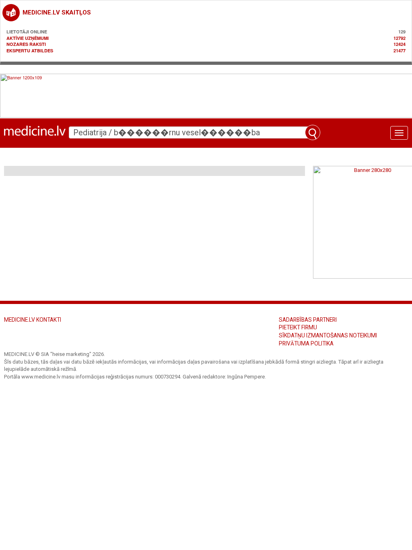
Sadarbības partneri (308, 319)
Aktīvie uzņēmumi (27, 38)
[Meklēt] (312, 132)
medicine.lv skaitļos (57, 12)
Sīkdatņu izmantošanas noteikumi (328, 335)
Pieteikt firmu (298, 327)
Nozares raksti (26, 44)
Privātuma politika (306, 343)
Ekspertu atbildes (29, 51)
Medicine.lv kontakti (32, 319)
